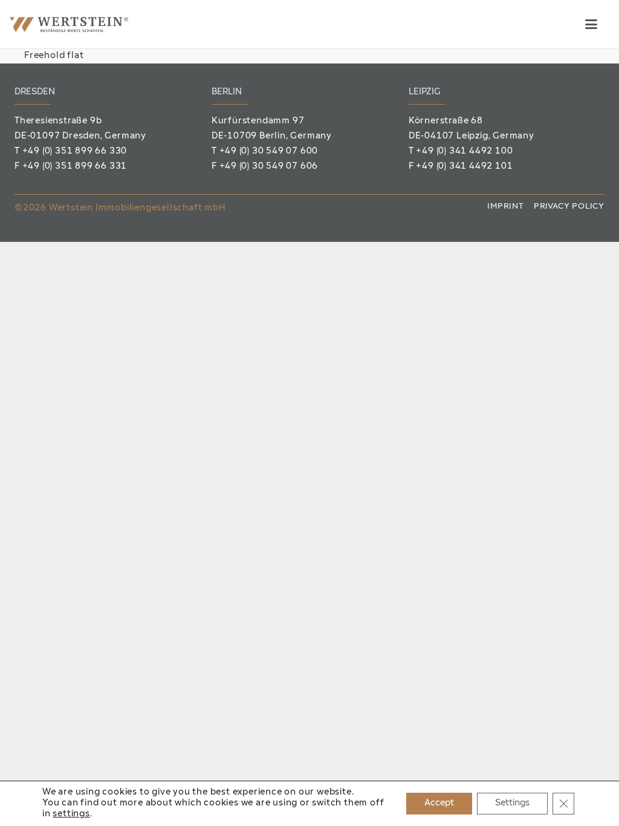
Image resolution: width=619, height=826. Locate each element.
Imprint (505, 206)
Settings (512, 803)
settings (71, 814)
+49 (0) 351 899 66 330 (75, 151)
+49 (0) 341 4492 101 (464, 167)
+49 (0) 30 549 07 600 (269, 151)
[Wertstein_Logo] (69, 24)
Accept (439, 803)
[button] (591, 24)
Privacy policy (569, 206)
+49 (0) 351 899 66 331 (75, 167)
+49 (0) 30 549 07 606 (269, 167)
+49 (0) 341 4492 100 (464, 151)
